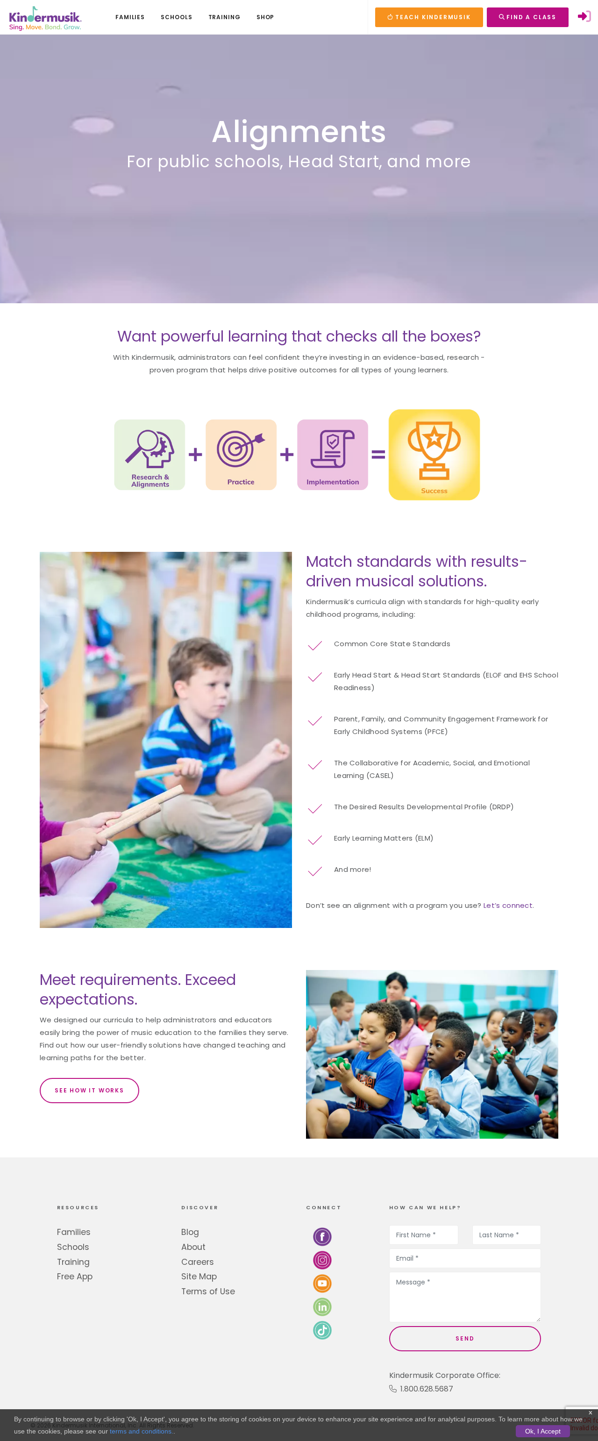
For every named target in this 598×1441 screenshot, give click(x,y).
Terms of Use (208, 1291)
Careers (197, 1262)
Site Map (199, 1276)
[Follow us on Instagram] (322, 1260)
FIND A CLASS (530, 17)
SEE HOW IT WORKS (89, 1090)
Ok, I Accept (543, 1431)
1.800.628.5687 (425, 1389)
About (193, 1247)
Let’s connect (508, 905)
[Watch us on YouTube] (322, 1283)
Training (73, 1262)
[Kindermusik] (45, 17)
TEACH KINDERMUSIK (431, 17)
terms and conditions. (141, 1431)
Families (74, 1232)
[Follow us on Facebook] (322, 1236)
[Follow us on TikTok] (322, 1330)
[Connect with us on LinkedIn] (322, 1306)
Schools (73, 1247)
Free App (75, 1276)
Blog (190, 1232)
